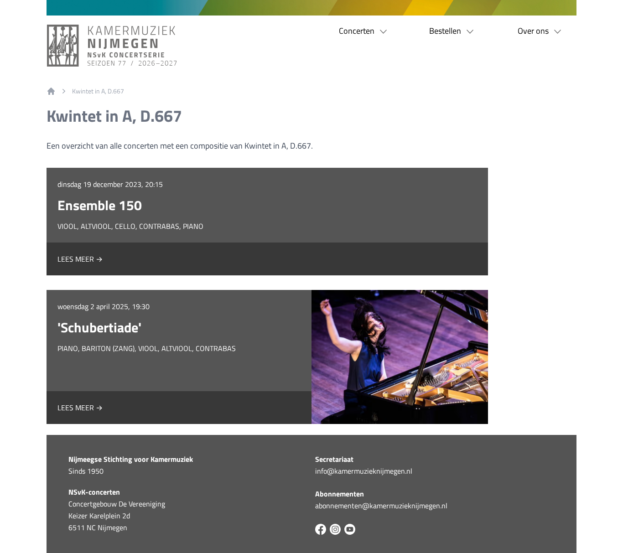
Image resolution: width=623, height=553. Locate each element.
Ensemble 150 (99, 205)
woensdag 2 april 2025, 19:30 (103, 306)
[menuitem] (51, 91)
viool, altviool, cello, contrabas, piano (130, 226)
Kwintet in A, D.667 (98, 91)
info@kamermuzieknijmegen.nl (363, 470)
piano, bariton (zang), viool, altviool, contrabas (146, 348)
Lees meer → (80, 258)
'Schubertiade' (99, 327)
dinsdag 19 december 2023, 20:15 (110, 184)
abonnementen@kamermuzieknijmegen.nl (381, 505)
